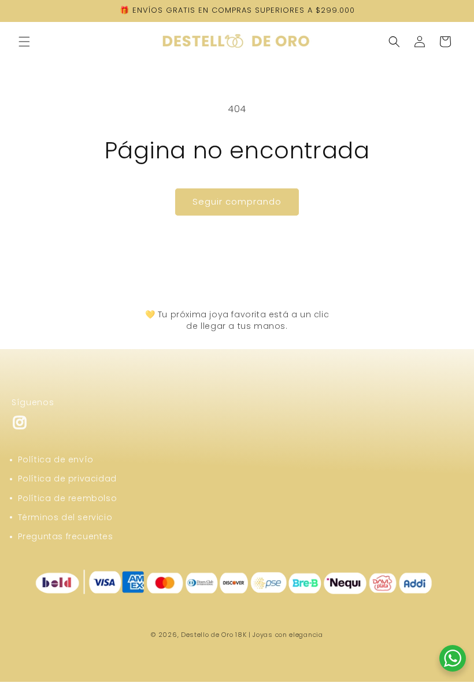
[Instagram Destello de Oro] (20, 427)
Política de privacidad (67, 478)
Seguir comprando (237, 201)
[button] (24, 41)
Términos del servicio (65, 517)
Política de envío (56, 459)
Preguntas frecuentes (65, 536)
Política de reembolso (67, 498)
